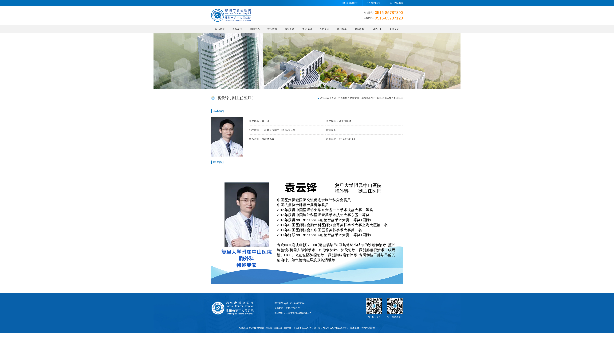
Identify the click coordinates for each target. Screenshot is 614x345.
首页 (333, 98)
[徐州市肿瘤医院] (231, 15)
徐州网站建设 (368, 328)
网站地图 (398, 3)
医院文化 (377, 29)
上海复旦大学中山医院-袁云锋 (376, 98)
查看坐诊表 (268, 139)
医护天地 (324, 29)
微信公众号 (352, 3)
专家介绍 (307, 29)
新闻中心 (255, 29)
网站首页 (220, 29)
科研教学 (342, 29)
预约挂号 (375, 3)
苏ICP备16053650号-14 (305, 328)
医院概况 (237, 29)
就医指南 (272, 29)
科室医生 (398, 98)
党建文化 (394, 29)
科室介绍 (289, 29)
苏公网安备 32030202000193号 (333, 328)
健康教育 (359, 29)
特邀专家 (354, 98)
